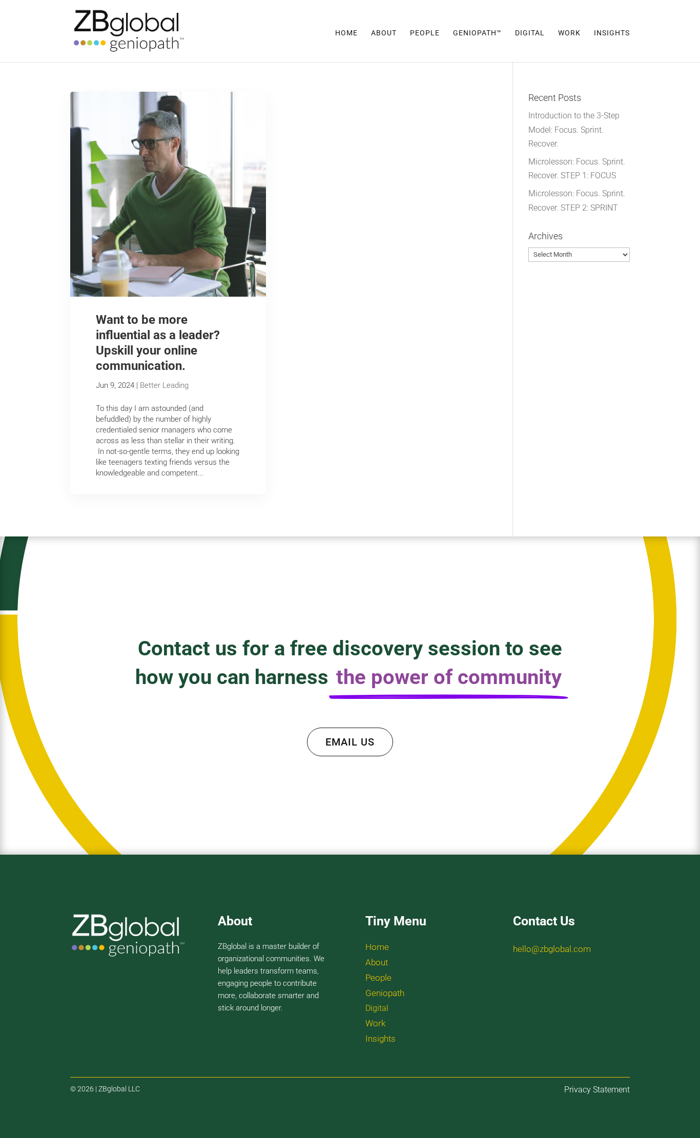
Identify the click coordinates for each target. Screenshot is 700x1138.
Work (569, 33)
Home (346, 33)
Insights (612, 33)
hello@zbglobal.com (552, 949)
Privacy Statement (597, 1089)
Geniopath (384, 993)
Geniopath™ (477, 33)
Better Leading (164, 385)
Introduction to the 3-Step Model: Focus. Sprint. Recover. (574, 129)
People (425, 33)
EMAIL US (350, 742)
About (384, 33)
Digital (530, 33)
